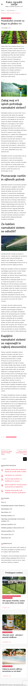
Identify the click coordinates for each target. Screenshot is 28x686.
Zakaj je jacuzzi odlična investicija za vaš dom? (12, 670)
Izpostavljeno (5, 509)
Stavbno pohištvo (6, 531)
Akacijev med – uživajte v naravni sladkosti (12, 636)
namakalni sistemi (11, 437)
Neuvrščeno (4, 512)
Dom (2, 502)
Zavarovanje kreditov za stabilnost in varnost (13, 480)
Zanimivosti (4, 538)
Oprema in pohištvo (7, 524)
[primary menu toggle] (2, 4)
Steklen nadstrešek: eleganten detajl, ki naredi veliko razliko (15, 470)
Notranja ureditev (6, 515)
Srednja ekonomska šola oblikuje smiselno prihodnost (15, 491)
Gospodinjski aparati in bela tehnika (12, 505)
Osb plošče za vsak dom (13, 475)
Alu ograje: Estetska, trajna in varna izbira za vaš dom (13, 601)
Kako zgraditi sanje (14, 3)
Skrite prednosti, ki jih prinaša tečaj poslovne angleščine (16, 486)
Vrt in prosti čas (6, 18)
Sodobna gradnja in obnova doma (11, 528)
